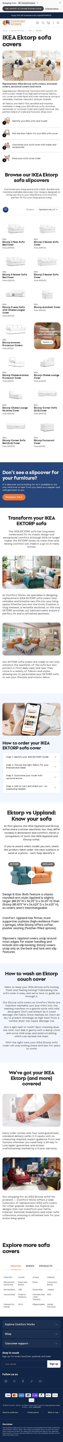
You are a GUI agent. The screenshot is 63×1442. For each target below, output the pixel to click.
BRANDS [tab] (16, 1265)
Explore (46, 342)
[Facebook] (23, 1381)
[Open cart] (48, 22)
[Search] (43, 22)
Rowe (35, 1282)
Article (21, 1277)
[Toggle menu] (58, 22)
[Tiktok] (31, 1381)
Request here (14, 497)
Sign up (54, 1364)
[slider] (31, 874)
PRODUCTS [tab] (45, 1265)
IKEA (49, 1294)
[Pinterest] (14, 1381)
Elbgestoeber (39, 1304)
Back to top (53, 1412)
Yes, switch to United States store (23, 8)
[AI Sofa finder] (37, 22)
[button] (48, 209)
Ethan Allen (38, 1289)
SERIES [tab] (30, 1265)
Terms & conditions (10, 1412)
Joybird (50, 1289)
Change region (51, 9)
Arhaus (36, 1277)
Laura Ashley (9, 1294)
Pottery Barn (9, 1289)
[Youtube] (40, 1381)
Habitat (50, 1277)
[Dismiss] (60, 3)
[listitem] (16, 235)
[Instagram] (5, 1381)
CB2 (20, 1289)
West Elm (8, 1277)
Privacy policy (33, 1412)
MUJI (20, 1304)
